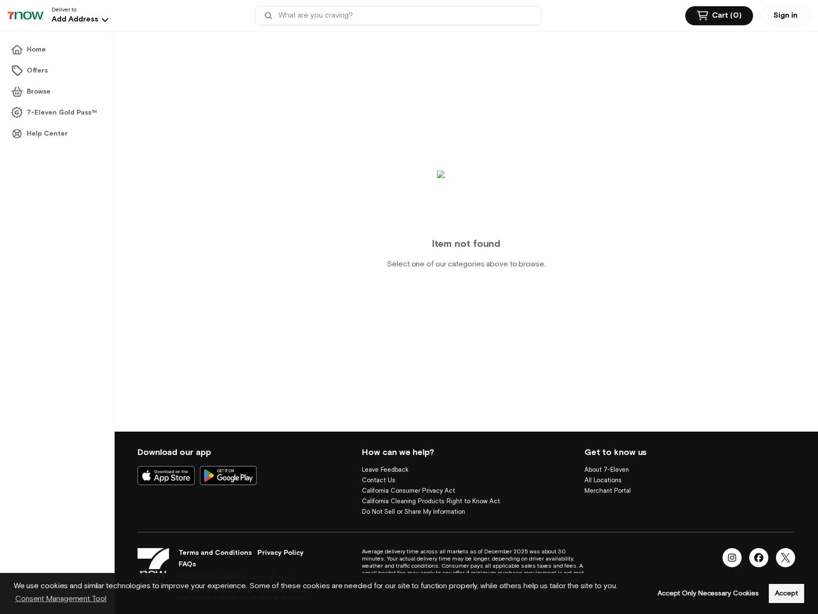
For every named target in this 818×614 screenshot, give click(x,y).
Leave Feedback (385, 470)
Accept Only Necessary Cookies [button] (708, 593)
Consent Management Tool (60, 599)
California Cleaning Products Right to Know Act (431, 502)
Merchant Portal (607, 491)
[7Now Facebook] (758, 557)
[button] (81, 19)
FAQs (187, 564)
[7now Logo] (153, 569)
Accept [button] (786, 593)
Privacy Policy (280, 553)
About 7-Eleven (606, 470)
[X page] (785, 557)
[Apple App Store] (166, 475)
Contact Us (378, 480)
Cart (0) (727, 16)
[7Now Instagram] (732, 557)
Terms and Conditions (215, 553)
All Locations (603, 480)
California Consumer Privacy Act (408, 491)
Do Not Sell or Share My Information (413, 512)
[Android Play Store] (228, 475)
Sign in (785, 16)
